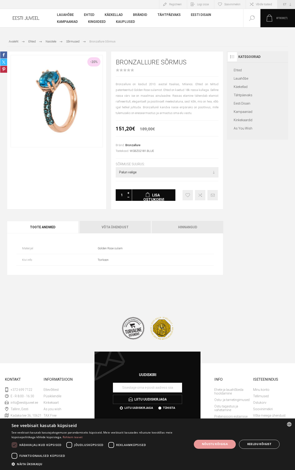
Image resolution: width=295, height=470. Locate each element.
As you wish (52, 409)
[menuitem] (62, 389)
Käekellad (241, 87)
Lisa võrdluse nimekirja (200, 195)
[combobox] (289, 424)
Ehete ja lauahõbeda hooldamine (228, 391)
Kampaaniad (243, 112)
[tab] (43, 227)
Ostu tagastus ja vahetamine (226, 408)
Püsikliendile (52, 396)
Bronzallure (132, 145)
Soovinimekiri (263, 409)
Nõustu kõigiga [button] (215, 444)
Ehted (238, 70)
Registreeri (175, 4)
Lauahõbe (241, 78)
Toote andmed (43, 227)
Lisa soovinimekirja (188, 195)
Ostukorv (259, 402)
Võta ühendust (115, 227)
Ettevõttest (51, 390)
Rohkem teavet (73, 437)
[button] (99, 464)
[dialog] (147, 444)
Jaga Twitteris (3, 62)
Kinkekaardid (243, 120)
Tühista (169, 408)
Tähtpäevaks (243, 95)
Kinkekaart (51, 402)
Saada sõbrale (212, 195)
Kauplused (125, 22)
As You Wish (243, 128)
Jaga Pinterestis (3, 69)
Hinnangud (187, 227)
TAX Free (50, 415)
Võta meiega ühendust (269, 415)
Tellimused (261, 396)
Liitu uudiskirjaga (138, 408)
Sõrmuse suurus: (130, 164)
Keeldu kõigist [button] (259, 444)
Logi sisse (203, 4)
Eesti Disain (242, 103)
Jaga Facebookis (3, 54)
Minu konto (261, 390)
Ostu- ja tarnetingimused (232, 400)
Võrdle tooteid (264, 4)
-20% (94, 62)
